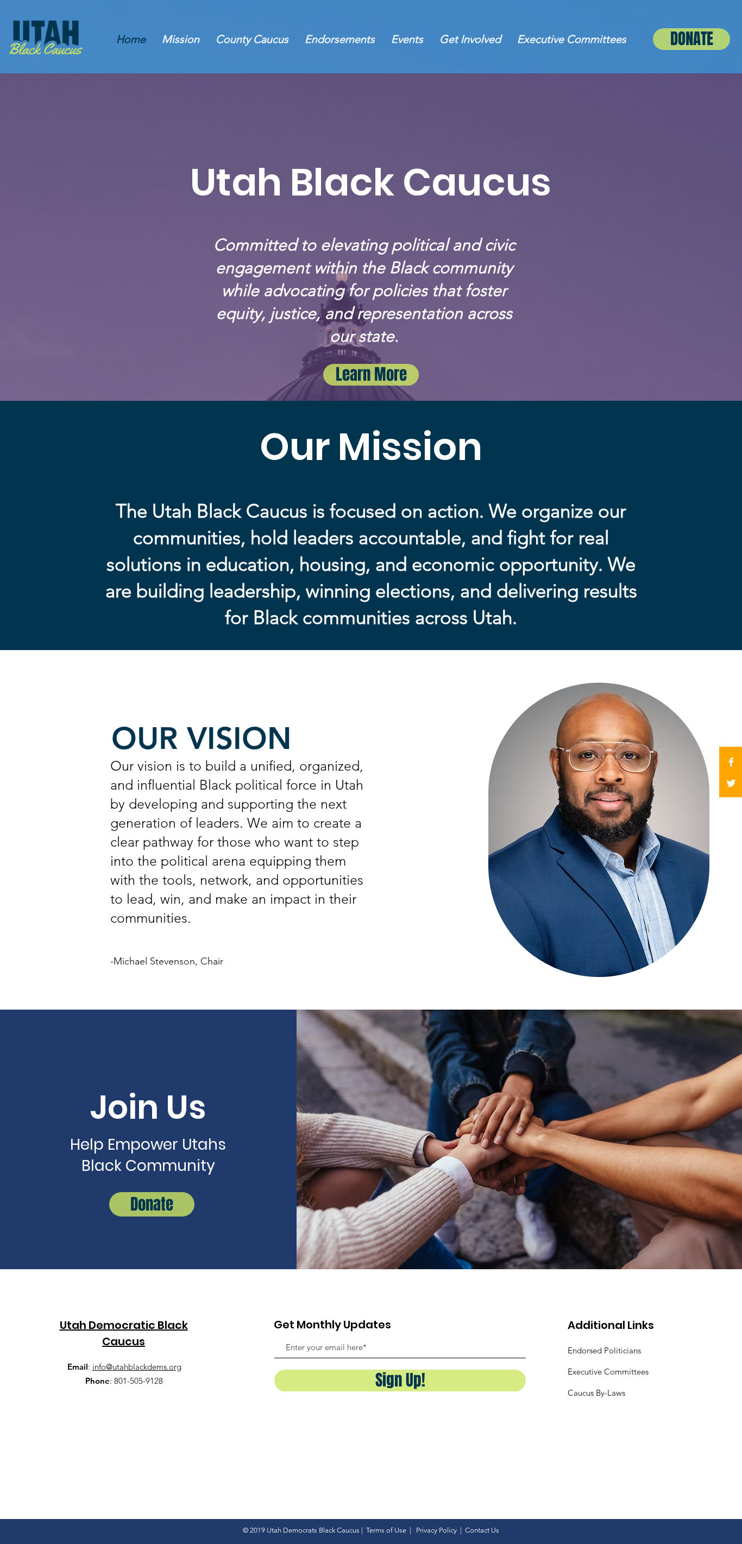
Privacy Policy (437, 1530)
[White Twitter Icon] (731, 783)
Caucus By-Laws (596, 1393)
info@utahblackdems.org (136, 1367)
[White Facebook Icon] (731, 762)
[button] (252, 39)
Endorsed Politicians (604, 1350)
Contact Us (482, 1530)
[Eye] (46, 37)
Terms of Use (386, 1530)
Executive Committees (608, 1371)
